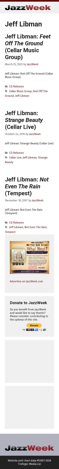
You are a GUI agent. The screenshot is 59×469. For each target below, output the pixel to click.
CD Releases (16, 86)
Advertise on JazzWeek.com (26, 281)
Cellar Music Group (20, 91)
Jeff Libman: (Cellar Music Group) (27, 47)
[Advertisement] (29, 361)
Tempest (10, 232)
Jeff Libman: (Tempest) (27, 186)
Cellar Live (15, 157)
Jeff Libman (22, 95)
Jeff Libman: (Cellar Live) (24, 120)
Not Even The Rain (35, 227)
